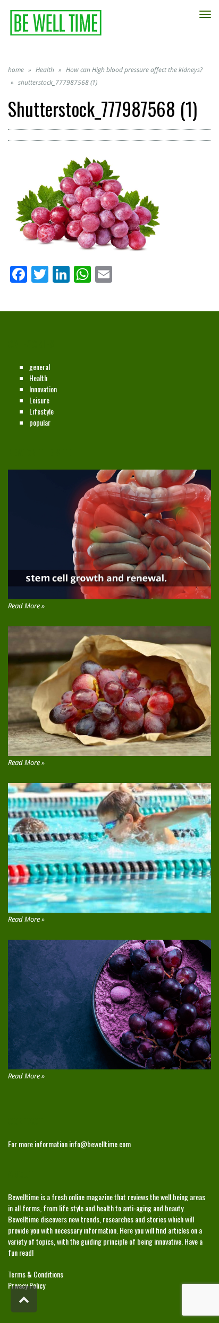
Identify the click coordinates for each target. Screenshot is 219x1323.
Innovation (43, 388)
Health (38, 377)
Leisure (39, 400)
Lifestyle (41, 411)
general (39, 366)
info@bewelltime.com (100, 1143)
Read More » (26, 605)
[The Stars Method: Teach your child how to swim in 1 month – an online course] (109, 848)
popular (39, 422)
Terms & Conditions (35, 1274)
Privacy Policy (26, 1285)
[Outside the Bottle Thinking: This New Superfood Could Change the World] (109, 691)
